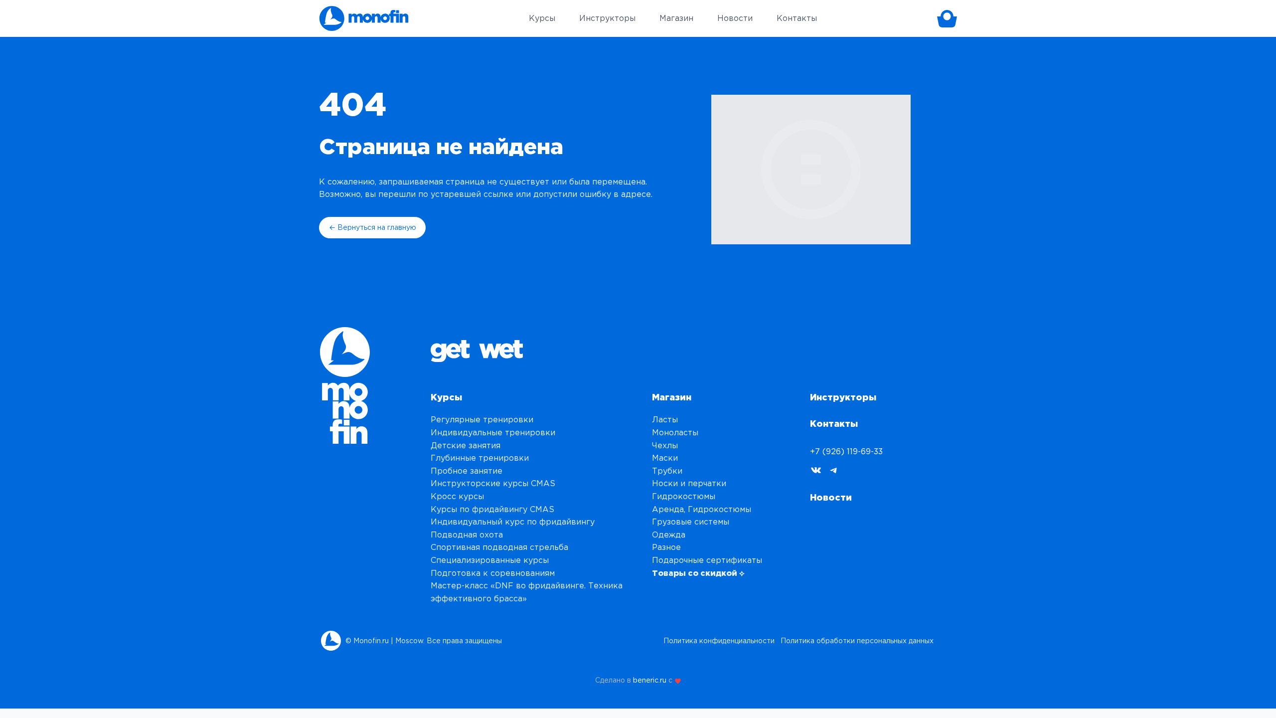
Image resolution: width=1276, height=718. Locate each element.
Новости (831, 497)
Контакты (834, 423)
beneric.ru (649, 680)
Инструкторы (843, 397)
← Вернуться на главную (372, 227)
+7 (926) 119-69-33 (846, 451)
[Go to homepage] (364, 18)
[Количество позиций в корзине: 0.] (947, 18)
